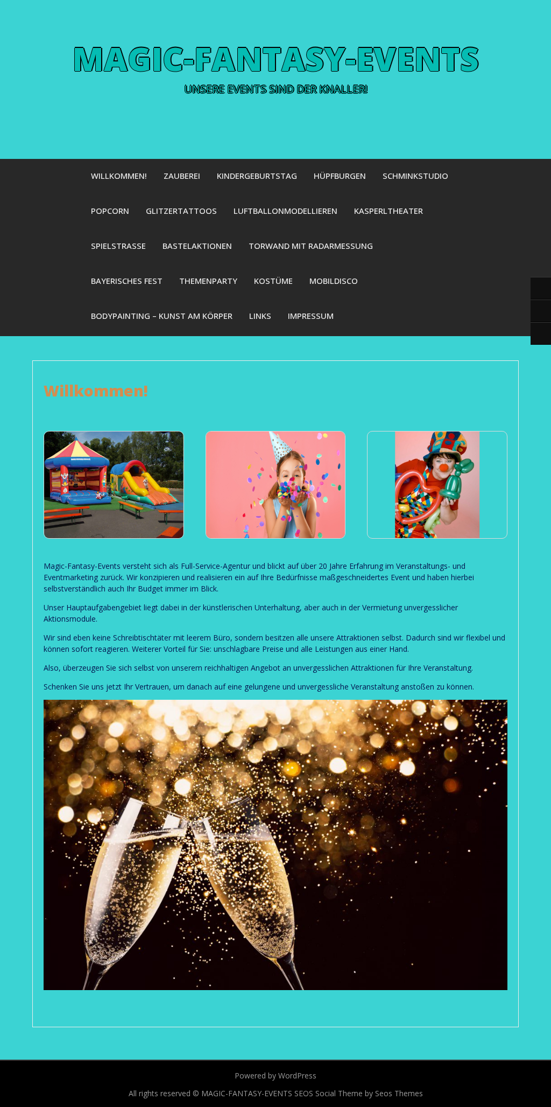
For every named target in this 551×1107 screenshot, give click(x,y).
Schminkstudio (415, 175)
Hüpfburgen (340, 175)
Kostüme (273, 280)
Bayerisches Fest (127, 280)
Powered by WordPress (275, 1075)
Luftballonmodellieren (285, 210)
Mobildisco (333, 280)
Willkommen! (119, 175)
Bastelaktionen (197, 245)
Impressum (311, 315)
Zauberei (182, 175)
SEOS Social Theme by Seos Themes (358, 1093)
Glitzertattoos (181, 210)
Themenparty (208, 280)
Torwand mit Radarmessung (311, 245)
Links (260, 315)
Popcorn (110, 210)
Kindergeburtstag (257, 175)
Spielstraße (118, 245)
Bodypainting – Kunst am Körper (161, 315)
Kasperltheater (388, 210)
